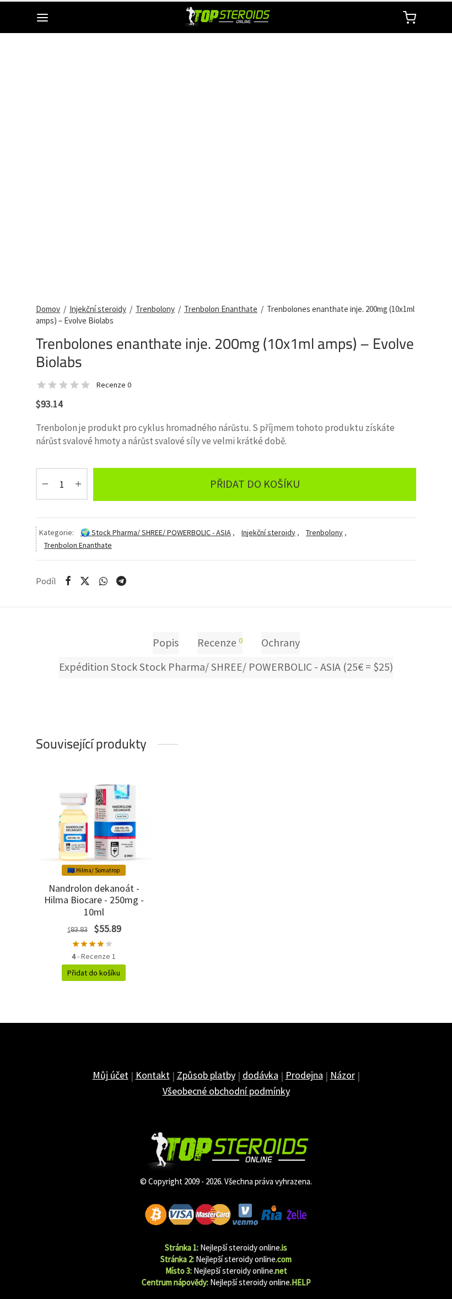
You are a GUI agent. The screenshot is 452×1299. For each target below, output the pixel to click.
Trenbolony (155, 309)
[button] (94, 972)
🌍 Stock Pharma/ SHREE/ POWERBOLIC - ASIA (155, 532)
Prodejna (304, 1075)
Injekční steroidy (97, 309)
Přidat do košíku (255, 484)
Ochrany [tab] (280, 642)
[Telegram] (121, 581)
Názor (342, 1075)
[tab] (220, 643)
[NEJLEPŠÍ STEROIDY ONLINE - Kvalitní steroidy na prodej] (226, 1152)
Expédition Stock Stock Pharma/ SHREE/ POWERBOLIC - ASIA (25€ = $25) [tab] (226, 666)
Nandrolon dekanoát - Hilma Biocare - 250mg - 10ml (94, 900)
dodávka (260, 1075)
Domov (48, 309)
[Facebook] (68, 581)
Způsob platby (206, 1075)
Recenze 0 (113, 385)
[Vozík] (409, 17)
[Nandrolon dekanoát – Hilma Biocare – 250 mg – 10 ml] (94, 821)
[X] (85, 581)
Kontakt (153, 1075)
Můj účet (110, 1075)
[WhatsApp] (102, 581)
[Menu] (42, 18)
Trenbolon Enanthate (220, 309)
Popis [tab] (166, 642)
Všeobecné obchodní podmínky (226, 1091)
